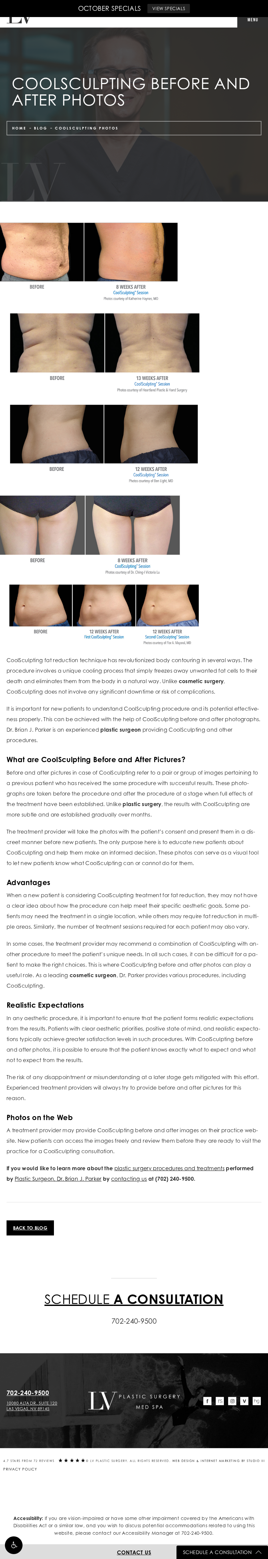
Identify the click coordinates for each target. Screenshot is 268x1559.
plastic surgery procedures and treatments (169, 1168)
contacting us (129, 1178)
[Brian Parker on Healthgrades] (257, 1401)
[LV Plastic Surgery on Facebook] (208, 1401)
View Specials (168, 8)
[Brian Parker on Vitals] (244, 1401)
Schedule (134, 1299)
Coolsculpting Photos (87, 128)
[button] (14, 1545)
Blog (40, 128)
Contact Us (134, 1552)
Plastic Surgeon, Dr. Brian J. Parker (58, 1178)
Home (19, 128)
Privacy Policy (20, 1469)
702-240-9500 (196, 1533)
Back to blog (30, 1228)
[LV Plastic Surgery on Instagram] (232, 1401)
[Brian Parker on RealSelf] (220, 1401)
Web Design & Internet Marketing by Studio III (218, 1461)
